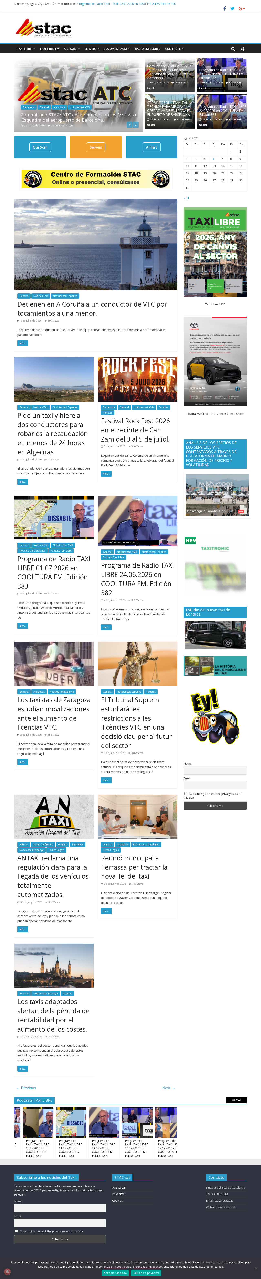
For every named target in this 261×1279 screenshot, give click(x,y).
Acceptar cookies (115, 1273)
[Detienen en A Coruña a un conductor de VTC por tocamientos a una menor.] (95, 201)
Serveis (90, 49)
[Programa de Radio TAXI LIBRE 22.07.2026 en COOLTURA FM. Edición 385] (222, 97)
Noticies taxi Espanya (65, 296)
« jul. (186, 198)
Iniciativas (59, 107)
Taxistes (107, 412)
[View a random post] (242, 48)
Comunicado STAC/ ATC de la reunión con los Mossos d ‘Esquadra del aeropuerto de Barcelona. (79, 117)
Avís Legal (118, 1187)
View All (236, 1100)
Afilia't (151, 147)
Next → (168, 1087)
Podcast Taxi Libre (61, 550)
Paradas (163, 407)
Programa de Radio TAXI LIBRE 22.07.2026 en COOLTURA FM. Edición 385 (222, 110)
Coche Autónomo (43, 844)
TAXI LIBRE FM (49, 49)
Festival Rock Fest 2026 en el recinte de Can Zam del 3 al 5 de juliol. (135, 429)
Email (187, 778)
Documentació (115, 49)
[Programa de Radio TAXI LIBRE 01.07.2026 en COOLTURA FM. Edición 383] (54, 498)
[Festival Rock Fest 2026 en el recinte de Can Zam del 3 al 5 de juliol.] (137, 359)
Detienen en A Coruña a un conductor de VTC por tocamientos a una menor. (92, 309)
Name (188, 763)
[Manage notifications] (7, 1271)
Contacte (173, 49)
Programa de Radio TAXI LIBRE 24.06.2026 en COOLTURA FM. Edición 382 (137, 579)
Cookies (117, 1200)
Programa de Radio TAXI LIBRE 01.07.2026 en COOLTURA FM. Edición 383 (53, 572)
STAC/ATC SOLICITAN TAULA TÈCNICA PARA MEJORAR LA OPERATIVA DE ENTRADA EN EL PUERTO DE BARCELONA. (156, 4)
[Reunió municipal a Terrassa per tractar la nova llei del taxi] (137, 797)
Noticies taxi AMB (80, 107)
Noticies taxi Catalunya (32, 550)
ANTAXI (23, 844)
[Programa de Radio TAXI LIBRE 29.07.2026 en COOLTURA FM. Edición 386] (222, 60)
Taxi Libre (24, 49)
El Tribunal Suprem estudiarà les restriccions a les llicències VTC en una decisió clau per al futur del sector (136, 722)
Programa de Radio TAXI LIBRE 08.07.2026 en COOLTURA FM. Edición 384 (175, 1148)
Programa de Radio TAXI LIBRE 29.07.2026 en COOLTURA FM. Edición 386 (222, 74)
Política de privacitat (146, 1273)
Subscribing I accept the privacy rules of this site (212, 795)
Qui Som (70, 49)
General (44, 107)
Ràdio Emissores (147, 49)
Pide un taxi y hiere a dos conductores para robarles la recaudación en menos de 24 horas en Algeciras (52, 433)
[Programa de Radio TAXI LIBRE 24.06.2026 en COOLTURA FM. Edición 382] (137, 498)
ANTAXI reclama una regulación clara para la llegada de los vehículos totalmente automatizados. (52, 876)
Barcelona (29, 107)
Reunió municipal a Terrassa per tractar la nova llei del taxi (134, 867)
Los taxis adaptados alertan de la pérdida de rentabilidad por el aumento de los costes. (53, 1015)
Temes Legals (56, 850)
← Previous (26, 1087)
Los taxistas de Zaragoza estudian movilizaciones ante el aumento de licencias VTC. (54, 713)
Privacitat (118, 1194)
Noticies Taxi (40, 296)
